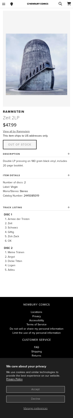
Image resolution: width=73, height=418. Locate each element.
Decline (35, 398)
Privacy (36, 316)
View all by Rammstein (16, 131)
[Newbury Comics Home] (37, 4)
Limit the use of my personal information (36, 333)
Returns (36, 355)
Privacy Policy (14, 379)
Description (11, 154)
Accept (35, 389)
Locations (36, 312)
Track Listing (12, 207)
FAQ (36, 347)
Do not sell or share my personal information (36, 328)
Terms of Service (36, 324)
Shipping (36, 351)
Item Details (11, 175)
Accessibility (36, 320)
